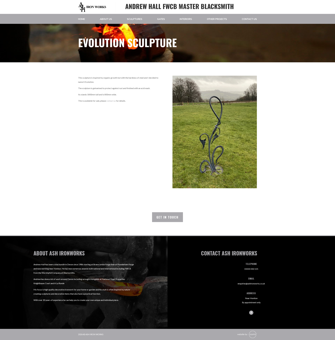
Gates (161, 19)
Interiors (186, 19)
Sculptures (134, 19)
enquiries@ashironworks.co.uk (251, 283)
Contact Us (249, 19)
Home (81, 19)
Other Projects (217, 19)
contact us (111, 100)
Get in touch (167, 217)
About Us (106, 19)
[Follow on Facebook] (251, 313)
